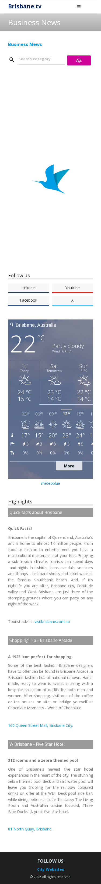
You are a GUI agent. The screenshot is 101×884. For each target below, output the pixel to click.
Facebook (28, 300)
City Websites (50, 869)
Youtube (72, 287)
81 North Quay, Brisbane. (30, 829)
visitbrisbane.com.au (52, 621)
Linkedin (28, 287)
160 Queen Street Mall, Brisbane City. (40, 725)
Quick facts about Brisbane (35, 512)
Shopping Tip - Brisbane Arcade (40, 640)
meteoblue (50, 483)
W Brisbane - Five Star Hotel (37, 744)
